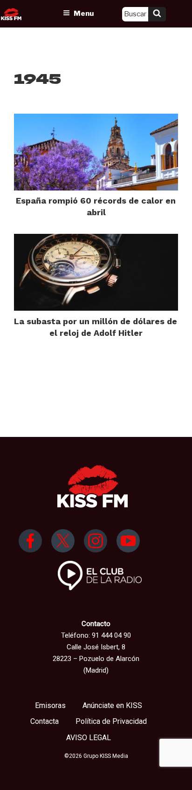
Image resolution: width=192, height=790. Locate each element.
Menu (84, 13)
